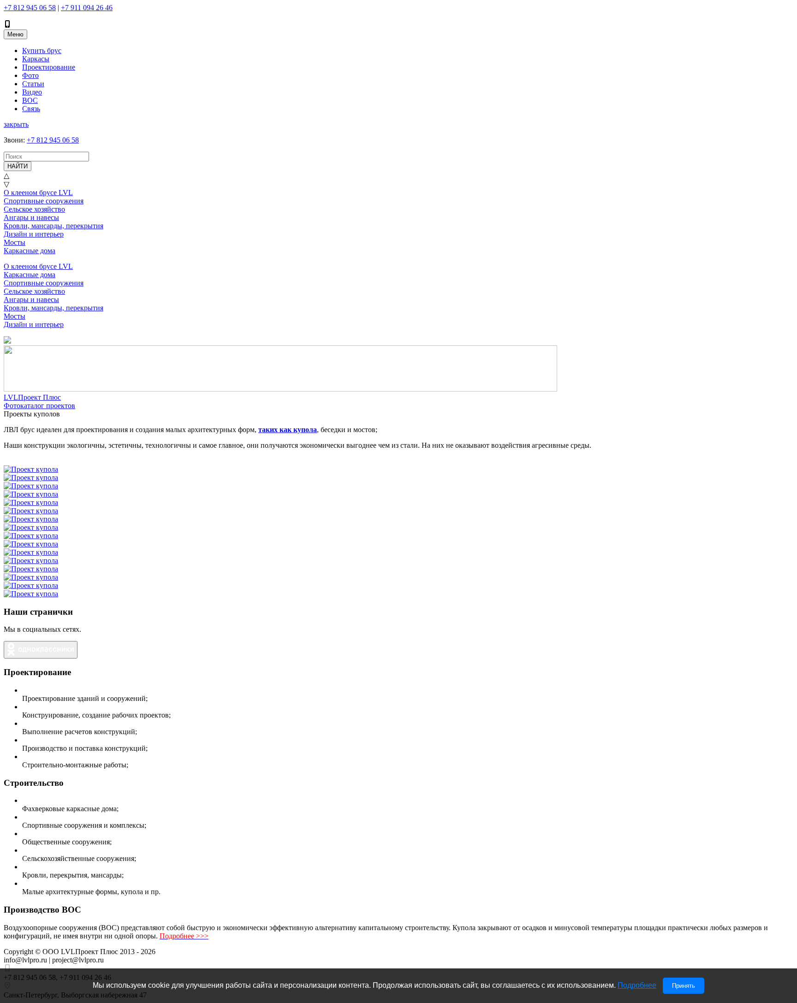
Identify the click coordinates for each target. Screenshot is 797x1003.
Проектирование (48, 67)
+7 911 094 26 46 (87, 8)
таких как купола (287, 429)
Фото (30, 75)
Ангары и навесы (31, 217)
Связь (31, 109)
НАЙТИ (17, 166)
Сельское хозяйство (34, 209)
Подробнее (637, 985)
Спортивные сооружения (43, 201)
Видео (32, 92)
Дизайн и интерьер (34, 234)
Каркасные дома (29, 251)
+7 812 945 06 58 (30, 8)
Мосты (14, 242)
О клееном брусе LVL (38, 192)
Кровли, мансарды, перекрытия (53, 226)
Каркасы (35, 59)
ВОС (30, 100)
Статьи (33, 84)
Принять (683, 985)
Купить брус (41, 50)
